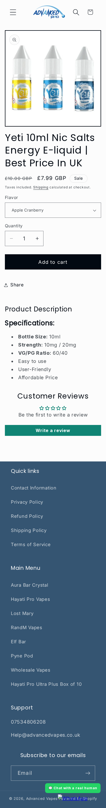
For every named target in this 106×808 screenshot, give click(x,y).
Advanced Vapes (42, 798)
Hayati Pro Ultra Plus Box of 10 (46, 684)
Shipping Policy (29, 530)
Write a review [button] (53, 430)
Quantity (14, 225)
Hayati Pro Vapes (30, 599)
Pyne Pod (22, 656)
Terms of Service (31, 544)
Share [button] (17, 284)
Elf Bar (18, 641)
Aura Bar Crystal (29, 585)
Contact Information (34, 488)
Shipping (40, 187)
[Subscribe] (87, 773)
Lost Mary (22, 613)
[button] (13, 12)
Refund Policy (27, 516)
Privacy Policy (27, 502)
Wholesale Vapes (31, 670)
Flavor (11, 197)
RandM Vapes (26, 627)
